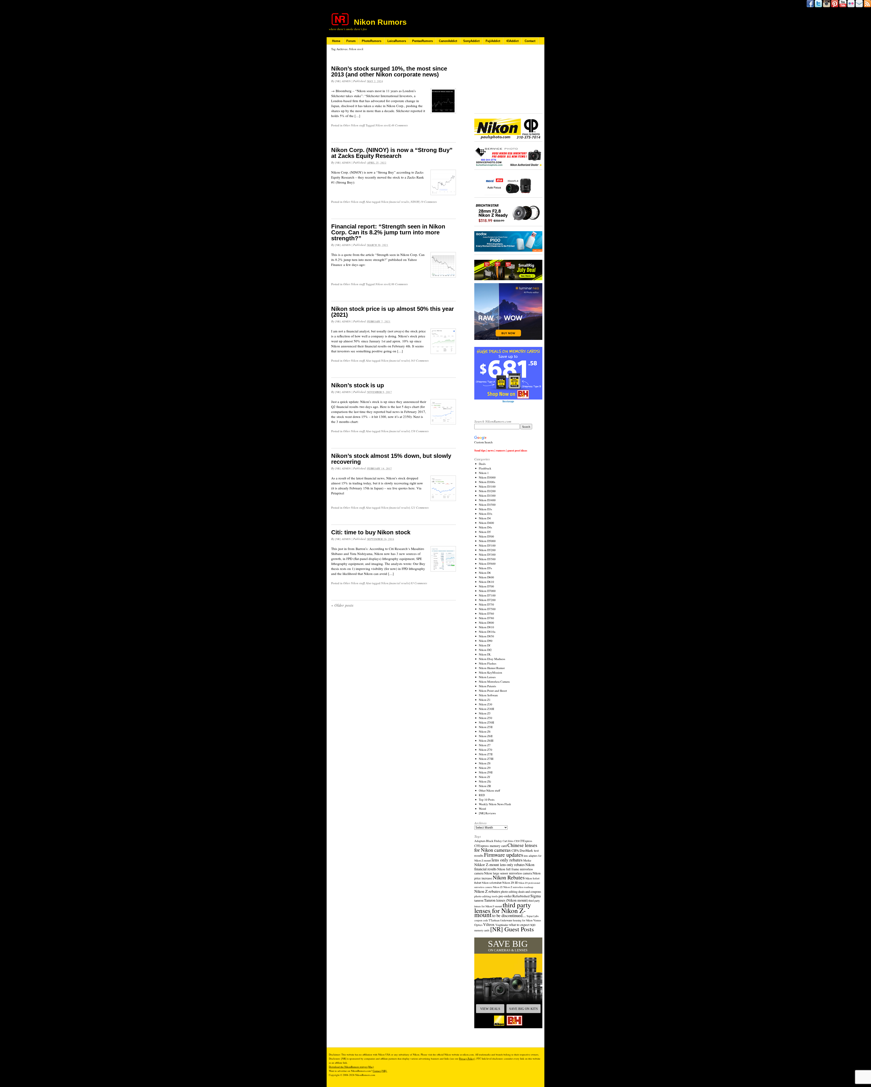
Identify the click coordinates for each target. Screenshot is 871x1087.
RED (482, 795)
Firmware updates (503, 854)
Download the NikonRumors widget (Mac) (351, 1066)
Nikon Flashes (487, 663)
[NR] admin (343, 81)
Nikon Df (484, 645)
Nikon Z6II (485, 736)
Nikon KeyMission (490, 672)
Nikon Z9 (485, 768)
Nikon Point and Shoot (493, 691)
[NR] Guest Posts (512, 929)
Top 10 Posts (486, 799)
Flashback (485, 468)
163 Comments (420, 360)
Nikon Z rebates (487, 891)
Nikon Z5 (485, 713)
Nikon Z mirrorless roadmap (518, 887)
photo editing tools (486, 896)
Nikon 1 (484, 473)
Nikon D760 (486, 613)
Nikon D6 (485, 573)
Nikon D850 (486, 636)
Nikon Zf (484, 777)
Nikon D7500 (487, 609)
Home (336, 41)
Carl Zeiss (508, 841)
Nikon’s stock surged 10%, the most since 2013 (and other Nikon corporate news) (389, 71)
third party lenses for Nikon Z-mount (502, 909)
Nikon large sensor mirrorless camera (508, 873)
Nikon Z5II (485, 727)
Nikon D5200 (487, 550)
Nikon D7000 (487, 591)
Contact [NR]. (380, 1070)
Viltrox (489, 924)
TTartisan (494, 920)
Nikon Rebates (509, 877)
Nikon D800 (486, 623)
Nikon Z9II (485, 772)
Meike (527, 860)
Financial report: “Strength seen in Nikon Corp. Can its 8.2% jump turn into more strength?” (388, 232)
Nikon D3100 (487, 486)
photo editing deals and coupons (521, 892)
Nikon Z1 (485, 700)
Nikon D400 (486, 523)
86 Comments (399, 284)
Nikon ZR (485, 786)
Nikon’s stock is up (357, 385)
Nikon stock (382, 125)
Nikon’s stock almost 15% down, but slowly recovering (391, 458)
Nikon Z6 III (510, 883)
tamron (478, 900)
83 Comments (419, 583)
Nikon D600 (486, 577)
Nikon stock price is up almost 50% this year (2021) (392, 311)
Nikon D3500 (487, 505)
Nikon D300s (487, 482)
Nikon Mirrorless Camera (494, 682)
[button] (508, 982)
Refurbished (521, 896)
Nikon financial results (395, 202)
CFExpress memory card (490, 846)
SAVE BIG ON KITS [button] (523, 1009)
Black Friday (494, 841)
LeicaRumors (396, 41)
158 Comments (420, 431)
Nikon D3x (485, 514)
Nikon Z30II (486, 709)
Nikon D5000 (487, 541)
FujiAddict (493, 41)
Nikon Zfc (485, 781)
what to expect (519, 924)
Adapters (479, 841)
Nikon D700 (486, 586)
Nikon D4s (485, 527)
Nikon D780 (486, 618)
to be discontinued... (509, 915)
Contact (530, 41)
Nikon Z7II (485, 754)
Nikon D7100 (487, 595)
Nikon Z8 (485, 763)
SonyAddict (471, 41)
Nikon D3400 (487, 500)
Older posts (342, 605)
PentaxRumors (422, 41)
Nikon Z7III (486, 759)
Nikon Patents (487, 686)
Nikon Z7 (485, 745)
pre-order (505, 895)
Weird (482, 809)
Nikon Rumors (380, 22)
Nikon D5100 (487, 545)
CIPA (515, 850)
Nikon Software (488, 695)
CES (516, 841)
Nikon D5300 (487, 554)
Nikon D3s (485, 509)
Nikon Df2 (485, 650)
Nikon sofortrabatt (492, 882)
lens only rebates (507, 860)
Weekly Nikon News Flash (495, 804)
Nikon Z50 (485, 718)
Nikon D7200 (487, 600)
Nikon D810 (486, 627)
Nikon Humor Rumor (492, 668)
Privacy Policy (466, 1058)
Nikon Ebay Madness (492, 659)
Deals (482, 464)
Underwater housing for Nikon (516, 920)
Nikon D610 (486, 582)
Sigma (535, 895)
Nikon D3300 (487, 495)
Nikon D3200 (487, 491)
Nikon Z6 (485, 731)
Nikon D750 (486, 604)
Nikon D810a (487, 632)
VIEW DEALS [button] (490, 1009)
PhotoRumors (371, 41)
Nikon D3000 (487, 477)
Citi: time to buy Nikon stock (370, 532)
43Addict (512, 41)
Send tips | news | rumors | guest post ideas (500, 450)
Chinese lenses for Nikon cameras (505, 847)
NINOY (415, 202)
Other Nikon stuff (353, 125)
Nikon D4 (485, 518)
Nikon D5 (485, 532)
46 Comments (399, 125)
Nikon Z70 (485, 750)
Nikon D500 (486, 536)
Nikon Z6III (486, 741)
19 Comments (428, 202)
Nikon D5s (485, 568)
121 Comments (420, 507)
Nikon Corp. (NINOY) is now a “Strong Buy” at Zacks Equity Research (392, 153)
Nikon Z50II (486, 722)
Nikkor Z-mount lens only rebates (499, 864)
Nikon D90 (485, 641)
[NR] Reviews (487, 813)
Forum (351, 41)
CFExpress (526, 841)
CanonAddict (448, 41)
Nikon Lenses (487, 677)
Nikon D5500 (487, 559)
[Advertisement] (508, 79)
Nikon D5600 (487, 564)
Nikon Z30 (485, 704)
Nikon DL (485, 654)
